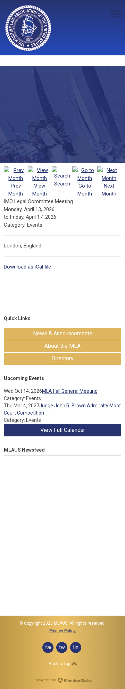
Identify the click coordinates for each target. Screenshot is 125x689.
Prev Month (15, 190)
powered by (45, 680)
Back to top (60, 663)
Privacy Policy (62, 630)
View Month (39, 190)
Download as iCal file (27, 267)
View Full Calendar (62, 430)
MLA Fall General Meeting (70, 391)
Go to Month (84, 190)
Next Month (109, 190)
